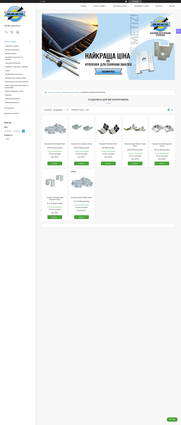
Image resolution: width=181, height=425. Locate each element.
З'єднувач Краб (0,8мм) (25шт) (81, 197)
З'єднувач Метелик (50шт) (108, 144)
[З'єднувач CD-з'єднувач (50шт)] (81, 128)
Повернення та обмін (141, 6)
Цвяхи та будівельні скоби (14, 91)
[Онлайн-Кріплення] (17, 14)
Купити (54, 163)
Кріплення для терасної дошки (15, 78)
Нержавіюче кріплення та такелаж (14, 58)
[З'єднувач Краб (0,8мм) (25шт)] (81, 182)
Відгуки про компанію (11, 113)
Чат (173, 419)
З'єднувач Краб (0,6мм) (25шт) (54, 144)
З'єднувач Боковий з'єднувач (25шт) (162, 145)
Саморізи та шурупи (12, 46)
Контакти (159, 6)
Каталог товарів (10, 41)
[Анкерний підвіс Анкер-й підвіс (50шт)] (135, 128)
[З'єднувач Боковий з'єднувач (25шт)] (162, 128)
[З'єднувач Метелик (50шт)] (108, 128)
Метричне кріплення (12, 50)
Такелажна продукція (12, 63)
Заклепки (8, 95)
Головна (83, 6)
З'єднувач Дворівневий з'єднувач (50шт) (55, 198)
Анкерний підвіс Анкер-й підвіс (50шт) (135, 145)
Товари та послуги (54, 92)
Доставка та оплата (120, 6)
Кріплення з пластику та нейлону (16, 67)
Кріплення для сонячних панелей (16, 82)
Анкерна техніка (10, 53)
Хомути (7, 70)
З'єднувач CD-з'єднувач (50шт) (81, 144)
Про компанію (9, 108)
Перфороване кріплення (13, 74)
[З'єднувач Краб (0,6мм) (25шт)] (55, 128)
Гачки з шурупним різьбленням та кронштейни (16, 86)
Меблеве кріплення (12, 102)
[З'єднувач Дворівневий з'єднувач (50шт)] (55, 182)
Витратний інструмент (12, 99)
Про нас (172, 6)
